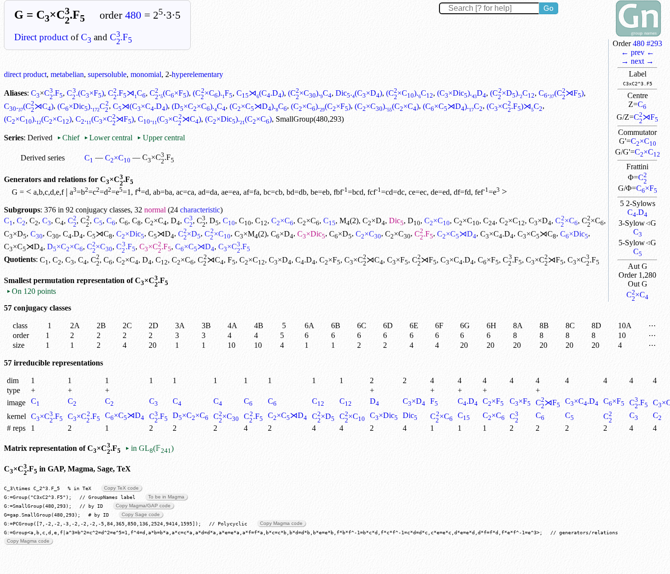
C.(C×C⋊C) (169, 119)
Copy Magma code (281, 523)
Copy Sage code (141, 514)
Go (548, 8)
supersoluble (107, 74)
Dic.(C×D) (358, 93)
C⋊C (99, 234)
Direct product (41, 37)
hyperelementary (197, 74)
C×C (643, 141)
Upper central (160, 137)
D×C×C (65, 246)
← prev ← (637, 52)
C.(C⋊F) (561, 93)
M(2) (349, 220)
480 (133, 15)
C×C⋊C (536, 234)
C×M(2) (250, 234)
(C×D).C (512, 93)
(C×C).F (212, 93)
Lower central (108, 137)
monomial (145, 74)
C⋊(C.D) (260, 93)
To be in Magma (166, 496)
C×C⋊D (456, 234)
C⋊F (646, 117)
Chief (69, 137)
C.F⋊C (127, 93)
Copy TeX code (121, 488)
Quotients (20, 260)
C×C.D (497, 234)
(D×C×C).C (199, 106)
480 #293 (647, 43)
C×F (646, 188)
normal (155, 210)
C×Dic (130, 234)
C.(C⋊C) (28, 106)
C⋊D (161, 234)
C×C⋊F (545, 260)
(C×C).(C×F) (321, 106)
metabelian (67, 74)
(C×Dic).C (82, 106)
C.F (121, 37)
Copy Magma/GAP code (143, 505)
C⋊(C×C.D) (140, 106)
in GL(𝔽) (149, 448)
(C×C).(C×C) (387, 106)
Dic (396, 220)
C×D (373, 220)
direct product (25, 74)
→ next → (637, 61)
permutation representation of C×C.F (100, 280)
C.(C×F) (85, 93)
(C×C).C (310, 93)
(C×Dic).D (461, 93)
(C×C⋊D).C (258, 106)
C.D (637, 212)
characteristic (200, 210)
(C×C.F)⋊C (514, 106)
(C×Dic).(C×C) (238, 119)
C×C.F (155, 246)
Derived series (43, 158)
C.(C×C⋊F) (105, 119)
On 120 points (31, 291)
